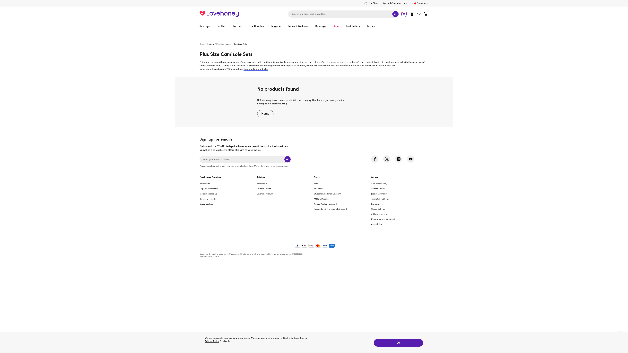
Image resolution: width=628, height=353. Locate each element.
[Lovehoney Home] (219, 13)
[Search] (395, 14)
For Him (237, 26)
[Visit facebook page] (374, 159)
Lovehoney (314, 33)
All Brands (318, 188)
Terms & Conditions (380, 198)
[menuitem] (206, 25)
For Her (221, 26)
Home (202, 44)
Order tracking (206, 203)
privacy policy (282, 166)
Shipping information (209, 188)
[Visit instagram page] (398, 159)
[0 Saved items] (419, 14)
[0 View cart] (425, 14)
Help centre (205, 183)
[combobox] (343, 14)
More (374, 177)
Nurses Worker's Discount (325, 203)
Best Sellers (353, 26)
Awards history (377, 188)
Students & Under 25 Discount (327, 193)
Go (287, 159)
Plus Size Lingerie (224, 44)
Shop (317, 177)
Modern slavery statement (383, 219)
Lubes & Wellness (298, 26)
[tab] (228, 203)
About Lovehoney (379, 183)
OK (398, 342)
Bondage (320, 26)
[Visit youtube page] (410, 159)
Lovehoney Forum (265, 193)
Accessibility (376, 224)
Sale (336, 26)
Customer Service (210, 177)
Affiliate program (379, 214)
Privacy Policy (212, 341)
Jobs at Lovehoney (379, 193)
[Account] (412, 14)
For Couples (256, 26)
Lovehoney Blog (264, 188)
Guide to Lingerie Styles (256, 68)
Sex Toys (204, 26)
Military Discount (321, 198)
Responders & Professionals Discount (330, 209)
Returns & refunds (208, 198)
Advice (371, 26)
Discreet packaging (208, 193)
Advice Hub (262, 183)
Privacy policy (377, 203)
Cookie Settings (378, 209)
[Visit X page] (386, 159)
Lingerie (276, 26)
